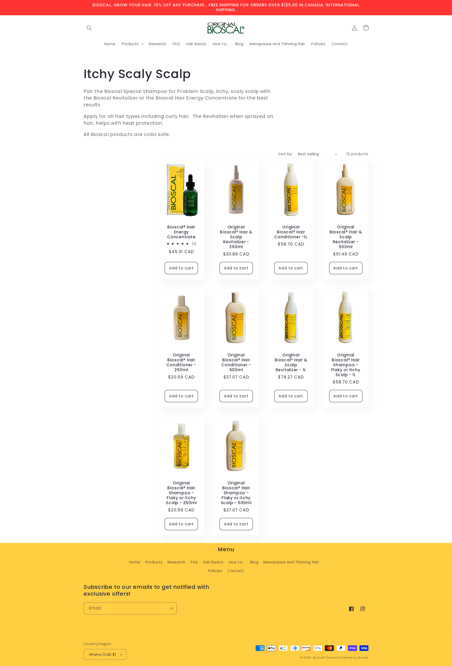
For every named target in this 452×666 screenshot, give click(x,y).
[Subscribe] (171, 608)
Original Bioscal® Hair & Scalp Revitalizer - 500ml (346, 237)
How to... (237, 562)
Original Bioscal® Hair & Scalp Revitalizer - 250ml (236, 237)
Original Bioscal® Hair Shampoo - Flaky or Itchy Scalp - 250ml (181, 493)
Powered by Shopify (354, 657)
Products (153, 562)
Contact (236, 570)
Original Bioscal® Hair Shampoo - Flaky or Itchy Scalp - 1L (345, 365)
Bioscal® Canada (326, 657)
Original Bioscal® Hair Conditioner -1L (291, 232)
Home (134, 562)
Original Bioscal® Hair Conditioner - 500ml (236, 363)
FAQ (194, 562)
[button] (89, 27)
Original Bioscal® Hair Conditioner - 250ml (181, 363)
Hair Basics (213, 562)
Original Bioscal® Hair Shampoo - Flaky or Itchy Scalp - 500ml (236, 493)
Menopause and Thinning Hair (291, 562)
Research (176, 562)
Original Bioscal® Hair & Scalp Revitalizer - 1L (291, 363)
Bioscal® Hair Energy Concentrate (181, 232)
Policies (215, 570)
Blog (254, 562)
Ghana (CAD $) (102, 654)
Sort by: (285, 154)
